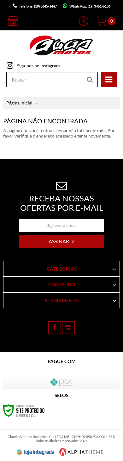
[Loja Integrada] (36, 452)
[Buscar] (90, 79)
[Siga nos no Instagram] (68, 327)
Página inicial (19, 102)
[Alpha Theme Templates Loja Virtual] (81, 452)
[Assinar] (61, 241)
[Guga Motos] (61, 46)
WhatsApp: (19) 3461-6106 (89, 6)
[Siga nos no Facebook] (54, 327)
